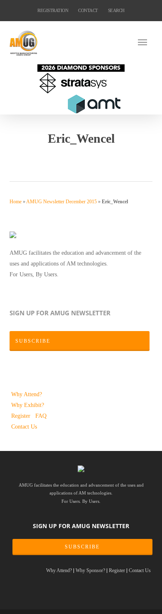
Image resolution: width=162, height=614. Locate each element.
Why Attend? (26, 394)
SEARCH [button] (116, 10)
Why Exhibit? (27, 405)
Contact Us (24, 426)
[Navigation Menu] (145, 42)
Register (21, 415)
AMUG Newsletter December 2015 (61, 202)
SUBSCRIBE (82, 547)
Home (16, 202)
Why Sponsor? (90, 570)
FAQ (41, 415)
